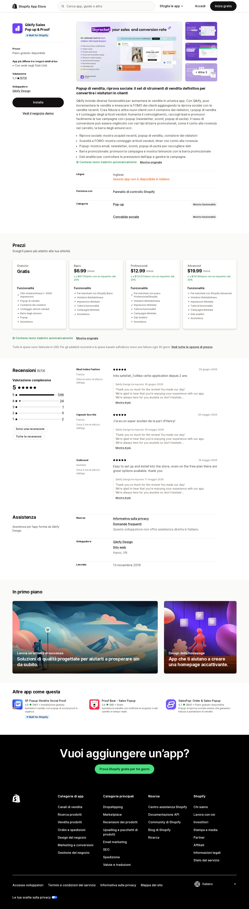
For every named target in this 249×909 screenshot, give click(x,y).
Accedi (200, 6)
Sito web (119, 547)
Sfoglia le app (170, 6)
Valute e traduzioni (117, 865)
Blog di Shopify (159, 830)
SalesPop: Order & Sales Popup (199, 700)
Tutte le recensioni (28, 436)
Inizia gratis (223, 6)
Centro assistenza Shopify (167, 807)
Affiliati (199, 845)
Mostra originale (151, 162)
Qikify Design (21, 91)
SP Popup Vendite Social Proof (45, 700)
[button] (47, 709)
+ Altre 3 (201, 72)
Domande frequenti (127, 524)
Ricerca (153, 837)
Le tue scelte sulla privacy (31, 897)
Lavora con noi (204, 814)
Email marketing (115, 842)
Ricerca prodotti (70, 814)
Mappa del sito (152, 885)
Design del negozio (72, 837)
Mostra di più (123, 402)
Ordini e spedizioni (71, 830)
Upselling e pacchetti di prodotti (120, 832)
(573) (23, 78)
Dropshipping (113, 807)
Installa (38, 102)
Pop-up (118, 204)
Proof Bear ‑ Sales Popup (119, 700)
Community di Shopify (164, 822)
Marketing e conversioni (75, 845)
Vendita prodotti (70, 822)
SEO (106, 849)
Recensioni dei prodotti (120, 822)
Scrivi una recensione (30, 428)
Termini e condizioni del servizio (72, 885)
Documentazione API (163, 814)
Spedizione (111, 857)
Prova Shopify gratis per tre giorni (124, 769)
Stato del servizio (206, 860)
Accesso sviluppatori (27, 885)
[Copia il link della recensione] (102, 369)
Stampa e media (205, 830)
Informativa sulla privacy (131, 519)
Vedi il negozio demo (38, 113)
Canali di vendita (70, 807)
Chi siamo (201, 807)
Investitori (201, 822)
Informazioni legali (207, 853)
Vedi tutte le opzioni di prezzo (192, 347)
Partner (199, 837)
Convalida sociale (126, 217)
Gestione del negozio (73, 853)
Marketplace (112, 814)
